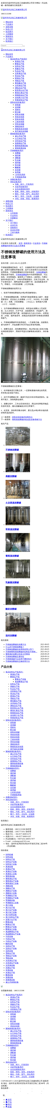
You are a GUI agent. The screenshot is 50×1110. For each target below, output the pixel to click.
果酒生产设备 (11, 871)
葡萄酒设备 (10, 876)
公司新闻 (14, 213)
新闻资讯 (9, 36)
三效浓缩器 (19, 122)
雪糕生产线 (19, 81)
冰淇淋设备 (10, 965)
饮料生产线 (19, 66)
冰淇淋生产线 (20, 85)
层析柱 (17, 110)
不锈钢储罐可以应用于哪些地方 (19, 659)
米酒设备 (9, 970)
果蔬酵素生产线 (21, 682)
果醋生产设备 (11, 891)
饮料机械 (9, 855)
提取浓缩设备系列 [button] (17, 102)
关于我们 (9, 39)
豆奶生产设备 (11, 948)
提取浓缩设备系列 (14, 720)
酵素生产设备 (20, 679)
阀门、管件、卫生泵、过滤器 (27, 196)
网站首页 (9, 22)
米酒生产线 (10, 973)
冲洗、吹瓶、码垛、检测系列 (27, 199)
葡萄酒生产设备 (12, 881)
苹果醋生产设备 (12, 898)
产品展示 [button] (9, 57)
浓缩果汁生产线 (21, 98)
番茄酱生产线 (20, 83)
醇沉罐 (17, 112)
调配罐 (17, 158)
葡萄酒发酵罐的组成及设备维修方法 (27, 419)
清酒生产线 (10, 968)
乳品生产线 (19, 71)
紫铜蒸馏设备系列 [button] (17, 134)
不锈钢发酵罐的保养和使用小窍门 (19, 649)
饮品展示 (9, 32)
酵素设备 (9, 922)
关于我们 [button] (9, 220)
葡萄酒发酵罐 (35, 1093)
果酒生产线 (19, 61)
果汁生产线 (10, 908)
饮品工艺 (9, 29)
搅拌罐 (17, 163)
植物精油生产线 (21, 95)
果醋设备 (9, 886)
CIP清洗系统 (20, 175)
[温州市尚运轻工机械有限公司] (14, 10)
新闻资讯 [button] (9, 211)
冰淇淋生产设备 (12, 963)
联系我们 (9, 41)
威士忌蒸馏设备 (12, 982)
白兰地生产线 (20, 138)
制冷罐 (17, 165)
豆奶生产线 (10, 946)
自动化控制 (15, 230)
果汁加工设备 (11, 912)
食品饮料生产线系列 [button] (18, 59)
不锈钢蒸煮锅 (20, 177)
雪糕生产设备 (11, 956)
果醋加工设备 (11, 893)
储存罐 (17, 155)
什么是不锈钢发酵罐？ (15, 647)
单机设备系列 (12, 800)
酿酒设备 (9, 975)
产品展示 (9, 24)
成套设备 (9, 27)
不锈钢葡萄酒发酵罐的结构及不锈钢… (21, 652)
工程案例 (9, 34)
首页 (20, 243)
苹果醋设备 (10, 900)
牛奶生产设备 (11, 941)
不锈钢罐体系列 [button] (16, 150)
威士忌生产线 (20, 136)
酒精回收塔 (19, 126)
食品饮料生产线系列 (14, 672)
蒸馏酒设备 (10, 980)
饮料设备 (9, 857)
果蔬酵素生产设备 (13, 934)
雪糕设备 (9, 958)
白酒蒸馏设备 (14, 1091)
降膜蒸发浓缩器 (21, 129)
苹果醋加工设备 (12, 903)
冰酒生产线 (27, 1088)
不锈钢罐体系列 (13, 768)
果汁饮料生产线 (12, 917)
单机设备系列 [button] (15, 182)
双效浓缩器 (19, 119)
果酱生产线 (19, 69)
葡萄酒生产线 (11, 879)
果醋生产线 (10, 888)
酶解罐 (17, 167)
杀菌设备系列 (15, 179)
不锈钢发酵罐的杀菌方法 (16, 644)
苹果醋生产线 (11, 895)
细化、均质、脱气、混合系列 (27, 194)
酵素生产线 (19, 64)
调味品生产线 (20, 88)
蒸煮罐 (17, 172)
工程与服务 (15, 232)
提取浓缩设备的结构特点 (22, 417)
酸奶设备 (9, 944)
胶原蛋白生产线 (21, 90)
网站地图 (12, 1086)
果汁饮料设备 (11, 915)
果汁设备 (9, 905)
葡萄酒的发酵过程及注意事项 (18, 654)
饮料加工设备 (11, 864)
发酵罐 (17, 153)
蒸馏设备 (9, 977)
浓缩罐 (17, 107)
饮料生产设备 (11, 862)
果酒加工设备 (11, 874)
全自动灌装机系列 (22, 189)
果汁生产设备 (11, 910)
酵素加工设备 (11, 929)
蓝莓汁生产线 (11, 920)
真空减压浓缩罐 (21, 131)
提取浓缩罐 (19, 114)
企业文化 (14, 225)
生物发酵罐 (41, 272)
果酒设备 (9, 867)
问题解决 (14, 218)
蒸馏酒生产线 (20, 143)
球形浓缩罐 (19, 124)
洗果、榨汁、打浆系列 (24, 184)
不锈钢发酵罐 (21, 275)
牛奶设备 (9, 936)
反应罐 (17, 170)
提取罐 (17, 105)
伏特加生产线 (20, 141)
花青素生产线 (20, 73)
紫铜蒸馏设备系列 (14, 751)
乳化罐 (17, 160)
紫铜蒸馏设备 (20, 148)
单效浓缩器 (19, 117)
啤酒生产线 (19, 78)
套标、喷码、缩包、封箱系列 (27, 191)
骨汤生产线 (19, 76)
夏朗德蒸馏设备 (21, 146)
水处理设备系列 (21, 187)
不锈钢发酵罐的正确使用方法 (18, 661)
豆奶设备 (9, 951)
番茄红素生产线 (21, 93)
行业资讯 (14, 216)
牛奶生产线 (10, 939)
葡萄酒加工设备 (12, 883)
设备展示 (14, 228)
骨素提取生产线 (21, 100)
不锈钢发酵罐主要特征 (15, 656)
